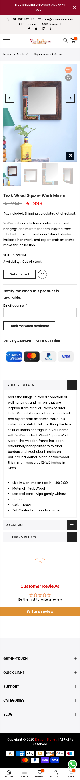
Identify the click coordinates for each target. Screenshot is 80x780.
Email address (15, 305)
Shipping (31, 213)
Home (7, 54)
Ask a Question (48, 341)
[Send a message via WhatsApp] (72, 764)
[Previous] (9, 98)
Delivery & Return (17, 341)
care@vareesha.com (57, 19)
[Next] (70, 98)
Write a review (40, 611)
